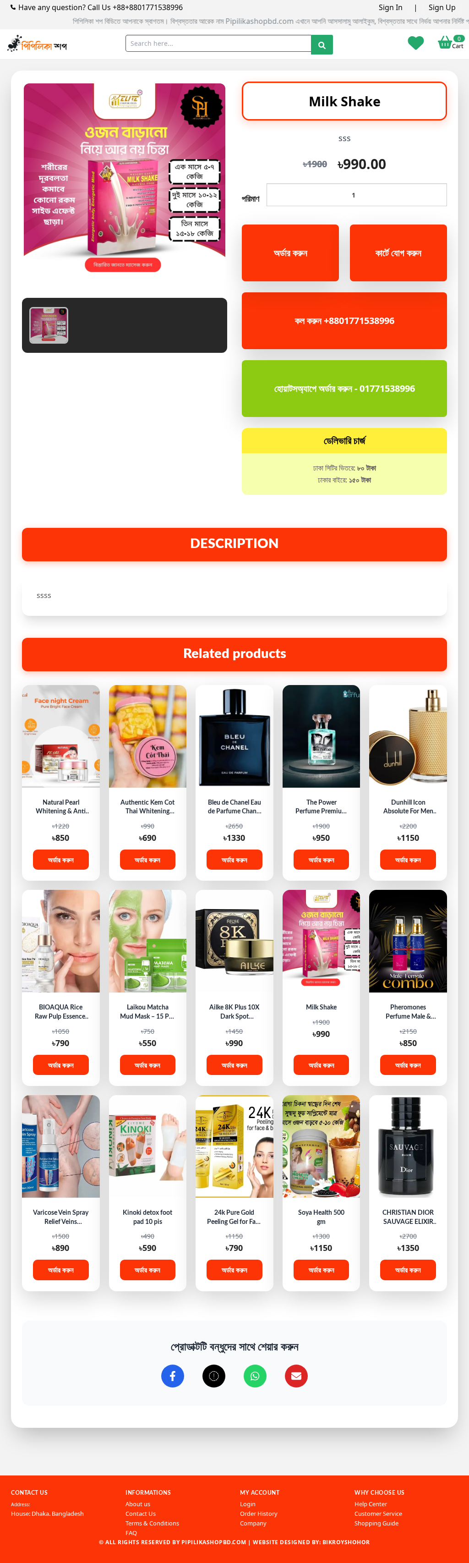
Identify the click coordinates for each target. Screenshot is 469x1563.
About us (137, 1504)
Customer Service (378, 1513)
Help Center (370, 1504)
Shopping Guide (376, 1523)
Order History (259, 1513)
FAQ (131, 1533)
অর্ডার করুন (290, 253)
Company (253, 1523)
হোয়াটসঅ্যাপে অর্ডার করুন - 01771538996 (344, 388)
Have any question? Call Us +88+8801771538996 (100, 7)
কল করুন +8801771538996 (344, 320)
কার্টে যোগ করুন (398, 253)
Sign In (391, 7)
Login (248, 1504)
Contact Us (140, 1513)
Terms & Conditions (152, 1523)
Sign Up (442, 7)
